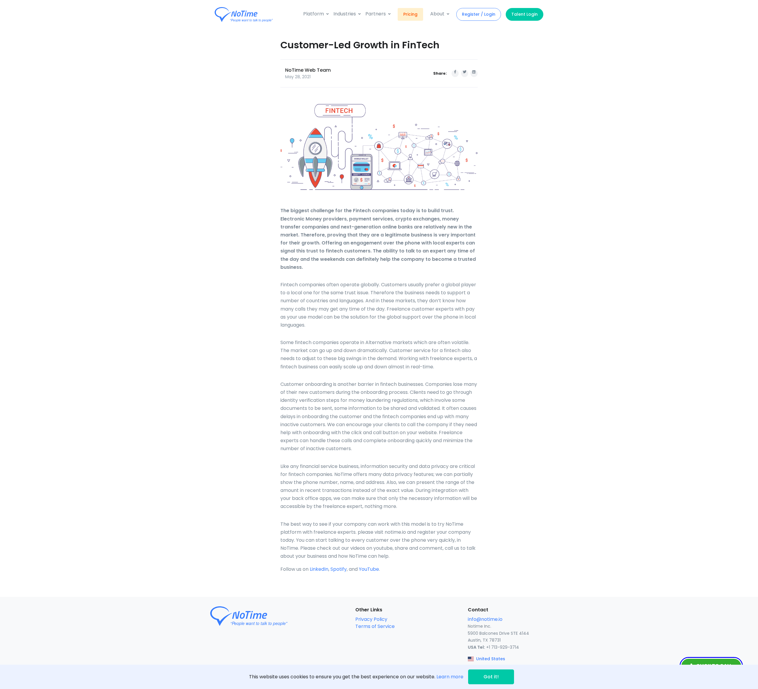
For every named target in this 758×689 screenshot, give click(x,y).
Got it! (491, 676)
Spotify (338, 569)
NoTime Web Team (308, 70)
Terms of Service (375, 626)
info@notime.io (485, 619)
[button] (316, 14)
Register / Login (478, 14)
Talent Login (524, 14)
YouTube (369, 569)
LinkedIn (319, 569)
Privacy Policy (371, 619)
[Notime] (255, 14)
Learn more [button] (449, 676)
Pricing (410, 14)
